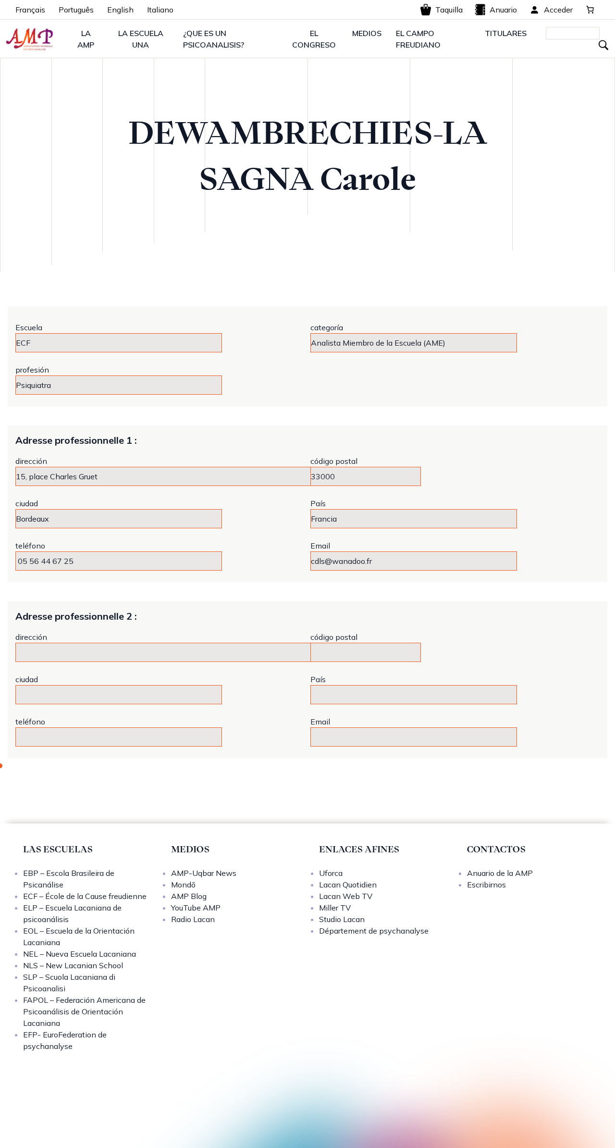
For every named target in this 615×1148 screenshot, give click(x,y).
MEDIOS (366, 33)
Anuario (503, 9)
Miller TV (335, 907)
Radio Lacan (193, 919)
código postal (333, 461)
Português (76, 9)
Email (320, 545)
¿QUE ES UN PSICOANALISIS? (213, 39)
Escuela (28, 327)
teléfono (30, 545)
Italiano (160, 9)
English (120, 9)
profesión (32, 369)
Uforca (331, 873)
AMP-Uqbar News (203, 873)
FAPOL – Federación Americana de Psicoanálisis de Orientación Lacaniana (84, 1011)
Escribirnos (486, 884)
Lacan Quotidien (348, 884)
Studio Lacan (342, 919)
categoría (326, 327)
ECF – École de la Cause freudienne (85, 896)
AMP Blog (189, 896)
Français (30, 9)
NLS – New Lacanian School (73, 965)
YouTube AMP (196, 907)
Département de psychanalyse (374, 931)
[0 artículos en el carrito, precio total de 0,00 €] (590, 9)
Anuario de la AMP (500, 873)
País (318, 503)
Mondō (183, 884)
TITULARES (506, 33)
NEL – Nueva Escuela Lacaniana (79, 954)
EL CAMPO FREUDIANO (418, 39)
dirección (31, 461)
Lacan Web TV (345, 896)
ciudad (26, 503)
